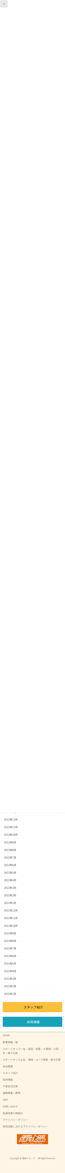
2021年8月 (10, 941)
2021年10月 (11, 925)
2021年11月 (11, 918)
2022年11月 (11, 827)
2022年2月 (10, 895)
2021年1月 (10, 994)
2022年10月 (11, 834)
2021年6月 (10, 956)
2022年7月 (10, 857)
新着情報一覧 (10, 1042)
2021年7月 (10, 948)
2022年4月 (10, 880)
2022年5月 (10, 872)
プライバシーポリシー (15, 1120)
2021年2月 (10, 986)
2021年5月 (10, 963)
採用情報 (8, 1079)
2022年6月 (10, 865)
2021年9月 (10, 933)
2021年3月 (10, 978)
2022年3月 (10, 887)
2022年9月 (10, 842)
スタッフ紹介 (10, 1073)
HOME (6, 1035)
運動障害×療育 (11, 1093)
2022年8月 (10, 850)
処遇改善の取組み (13, 1113)
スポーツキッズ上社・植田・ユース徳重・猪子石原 (32, 1059)
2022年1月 (10, 903)
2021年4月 (10, 971)
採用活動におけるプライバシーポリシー (25, 1126)
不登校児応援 (10, 1086)
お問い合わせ (10, 1106)
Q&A (5, 1099)
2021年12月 (11, 910)
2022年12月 (11, 819)
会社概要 (8, 1066)
